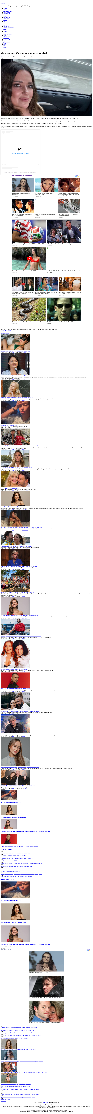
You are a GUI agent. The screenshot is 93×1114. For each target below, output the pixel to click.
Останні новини (6, 849)
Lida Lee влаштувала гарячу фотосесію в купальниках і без (15, 351)
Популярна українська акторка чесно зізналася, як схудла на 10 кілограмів (19, 566)
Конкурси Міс (6, 13)
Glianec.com (45, 1102)
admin (13, 352)
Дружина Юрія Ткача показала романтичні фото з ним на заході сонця (18, 785)
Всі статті (5, 8)
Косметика (6, 18)
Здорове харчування (8, 27)
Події (4, 9)
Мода (4, 16)
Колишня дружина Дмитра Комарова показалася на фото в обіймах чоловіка (19, 615)
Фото (4, 44)
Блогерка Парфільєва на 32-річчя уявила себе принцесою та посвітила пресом (20, 767)
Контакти (5, 25)
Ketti (13, 379)
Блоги (4, 47)
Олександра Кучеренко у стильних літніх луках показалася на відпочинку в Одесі (24, 1072)
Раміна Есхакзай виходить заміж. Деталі (10, 506)
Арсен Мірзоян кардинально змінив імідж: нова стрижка (15, 733)
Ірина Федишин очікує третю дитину (10, 488)
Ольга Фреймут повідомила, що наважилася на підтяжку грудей (16, 467)
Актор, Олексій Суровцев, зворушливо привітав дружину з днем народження (20, 711)
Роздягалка (25, 352)
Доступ (5, 23)
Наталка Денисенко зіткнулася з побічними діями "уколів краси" (18, 1049)
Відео (4, 21)
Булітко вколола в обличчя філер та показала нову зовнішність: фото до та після (22, 1061)
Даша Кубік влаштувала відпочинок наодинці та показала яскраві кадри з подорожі (21, 527)
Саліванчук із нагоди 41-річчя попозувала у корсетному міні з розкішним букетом (21, 636)
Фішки (5, 20)
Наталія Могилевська (6, 330)
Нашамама (6, 26)
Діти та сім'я (6, 12)
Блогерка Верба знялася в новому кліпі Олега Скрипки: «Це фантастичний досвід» (21, 445)
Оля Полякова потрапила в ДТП (9, 425)
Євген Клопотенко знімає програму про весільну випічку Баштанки (17, 592)
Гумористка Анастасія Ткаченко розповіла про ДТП (13, 375)
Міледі (5, 29)
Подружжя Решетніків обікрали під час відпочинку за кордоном (16, 546)
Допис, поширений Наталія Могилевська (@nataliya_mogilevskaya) (20, 172)
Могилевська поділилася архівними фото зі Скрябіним (14, 669)
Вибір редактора (7, 879)
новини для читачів (5, 1099)
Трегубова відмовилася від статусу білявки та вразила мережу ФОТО (18, 397)
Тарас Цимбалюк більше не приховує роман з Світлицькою (15, 688)
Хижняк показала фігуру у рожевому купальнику (16, 1084)
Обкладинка (6, 17)
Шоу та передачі (7, 11)
